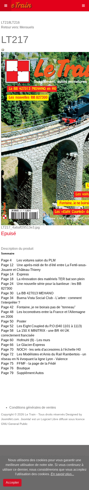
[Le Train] (16, 4)
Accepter (12, 482)
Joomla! (26, 419)
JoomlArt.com (10, 419)
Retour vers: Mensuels (17, 27)
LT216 (15, 22)
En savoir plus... (62, 474)
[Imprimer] (2, 49)
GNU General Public (14, 423)
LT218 (5, 22)
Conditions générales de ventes (32, 407)
